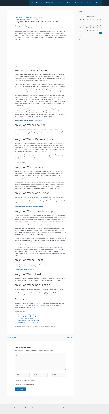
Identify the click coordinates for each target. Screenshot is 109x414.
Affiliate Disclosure (53, 407)
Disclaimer (85, 407)
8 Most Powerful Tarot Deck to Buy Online (30, 120)
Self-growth (49, 2)
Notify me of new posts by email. (25, 384)
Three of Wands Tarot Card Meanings (29, 320)
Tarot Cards (78, 2)
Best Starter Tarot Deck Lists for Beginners (30, 206)
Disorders (60, 2)
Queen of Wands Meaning (25, 318)
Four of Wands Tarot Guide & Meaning (28, 317)
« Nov (80, 40)
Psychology (39, 2)
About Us (98, 2)
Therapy (69, 2)
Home (32, 2)
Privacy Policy (64, 407)
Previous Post (11, 337)
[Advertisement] (40, 53)
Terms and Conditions (75, 407)
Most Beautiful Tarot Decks (26, 269)
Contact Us (93, 407)
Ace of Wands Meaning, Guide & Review (29, 315)
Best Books (89, 2)
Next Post (70, 337)
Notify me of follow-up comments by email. (28, 380)
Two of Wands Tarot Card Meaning (28, 322)
